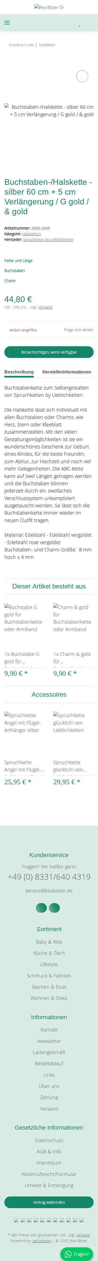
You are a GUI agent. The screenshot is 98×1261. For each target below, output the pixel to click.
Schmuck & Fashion (49, 975)
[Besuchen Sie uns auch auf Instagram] (54, 908)
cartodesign (41, 1240)
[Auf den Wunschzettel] (82, 76)
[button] (57, 22)
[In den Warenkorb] (8, 63)
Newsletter (49, 1041)
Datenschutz (49, 1140)
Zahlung (49, 1097)
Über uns (49, 1086)
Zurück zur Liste (21, 44)
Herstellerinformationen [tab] (66, 372)
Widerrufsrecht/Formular (49, 1174)
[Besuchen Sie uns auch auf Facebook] (41, 908)
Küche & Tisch (49, 953)
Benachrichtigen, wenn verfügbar (49, 352)
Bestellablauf (49, 1063)
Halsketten (31, 233)
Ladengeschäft (49, 1052)
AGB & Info (49, 1151)
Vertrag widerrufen (49, 1202)
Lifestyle (49, 964)
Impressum (49, 1162)
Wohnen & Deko (49, 998)
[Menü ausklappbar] (7, 22)
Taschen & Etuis (49, 987)
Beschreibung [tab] (19, 372)
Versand (45, 307)
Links (49, 1075)
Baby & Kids (49, 942)
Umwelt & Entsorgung (49, 1185)
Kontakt (49, 1029)
